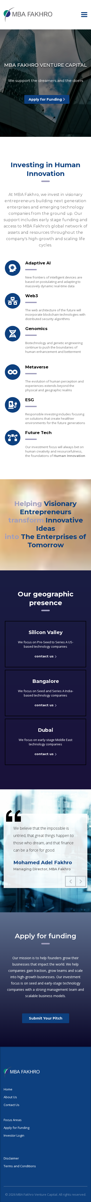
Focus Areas (13, 1120)
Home (8, 1089)
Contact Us (11, 1105)
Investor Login (14, 1135)
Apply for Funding (45, 99)
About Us (10, 1097)
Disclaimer (11, 1158)
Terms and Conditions (20, 1166)
